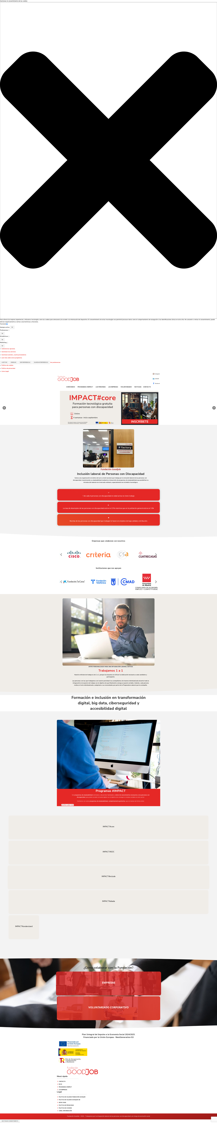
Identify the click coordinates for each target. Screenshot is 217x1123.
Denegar (13, 362)
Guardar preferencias (41, 362)
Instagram (157, 374)
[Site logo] (68, 379)
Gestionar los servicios (8, 352)
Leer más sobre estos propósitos (11, 358)
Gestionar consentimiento (10, 1121)
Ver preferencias (25, 362)
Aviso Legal (5, 371)
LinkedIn (157, 378)
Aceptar (4, 362)
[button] (108, 160)
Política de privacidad (8, 368)
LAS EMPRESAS (109, 985)
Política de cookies (7, 365)
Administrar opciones (8, 349)
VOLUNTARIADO (108, 1011)
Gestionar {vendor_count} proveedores (13, 355)
